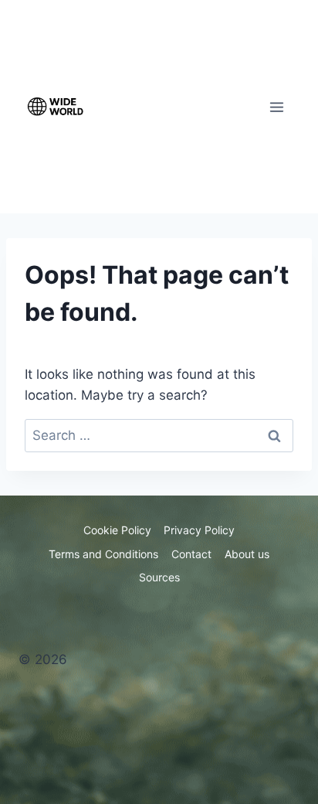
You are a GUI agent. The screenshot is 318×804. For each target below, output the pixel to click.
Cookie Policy (117, 530)
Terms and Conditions (103, 553)
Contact (191, 553)
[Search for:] (159, 435)
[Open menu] (276, 106)
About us (247, 553)
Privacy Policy (199, 530)
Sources (159, 577)
